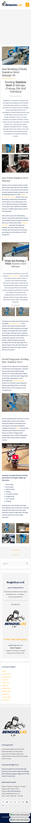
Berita (4, 78)
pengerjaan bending (18, 380)
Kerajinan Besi (6, 674)
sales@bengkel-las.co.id (15, 645)
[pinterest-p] (11, 802)
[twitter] (7, 802)
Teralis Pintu (6, 700)
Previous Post (15, 550)
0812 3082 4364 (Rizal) (13, 791)
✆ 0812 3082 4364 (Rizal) (15, 639)
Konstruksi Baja (6, 677)
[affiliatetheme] (3, 805)
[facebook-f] (3, 802)
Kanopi (4, 671)
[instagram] (19, 802)
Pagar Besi (5, 685)
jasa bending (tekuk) (15, 323)
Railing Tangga (6, 691)
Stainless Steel (10, 78)
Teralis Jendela (6, 697)
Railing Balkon (6, 688)
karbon (18, 428)
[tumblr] (15, 802)
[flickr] (27, 802)
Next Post (15, 555)
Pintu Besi (5, 680)
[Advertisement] (15, 26)
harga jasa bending (14, 276)
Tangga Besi (5, 694)
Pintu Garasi (5, 682)
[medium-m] (23, 802)
